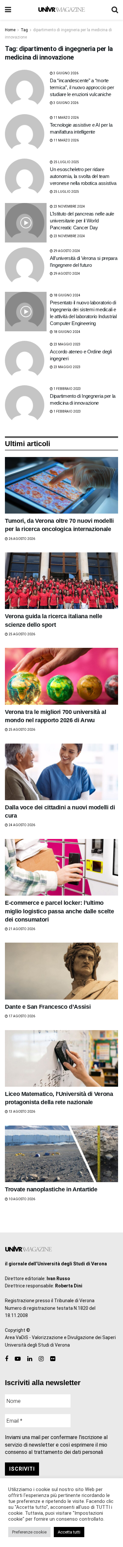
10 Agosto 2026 (21, 1199)
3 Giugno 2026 (65, 73)
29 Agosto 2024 (66, 251)
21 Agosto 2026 (21, 929)
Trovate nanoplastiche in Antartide (51, 1189)
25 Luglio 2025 (66, 162)
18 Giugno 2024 (66, 295)
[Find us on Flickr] (52, 1359)
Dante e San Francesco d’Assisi (48, 1006)
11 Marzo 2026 (66, 117)
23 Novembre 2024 (69, 206)
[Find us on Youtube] (18, 1359)
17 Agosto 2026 (21, 1016)
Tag (24, 30)
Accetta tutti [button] (69, 1532)
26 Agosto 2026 (21, 539)
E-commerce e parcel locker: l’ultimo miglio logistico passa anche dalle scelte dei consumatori (59, 911)
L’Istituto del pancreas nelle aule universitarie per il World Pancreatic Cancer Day (82, 220)
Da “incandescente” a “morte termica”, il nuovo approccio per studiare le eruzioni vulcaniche (82, 87)
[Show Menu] (8, 10)
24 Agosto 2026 (21, 825)
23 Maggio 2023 (67, 344)
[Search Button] (115, 10)
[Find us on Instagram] (41, 1359)
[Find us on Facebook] (6, 1359)
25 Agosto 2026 (21, 634)
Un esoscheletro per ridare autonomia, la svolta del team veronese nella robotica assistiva (83, 176)
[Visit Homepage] (61, 10)
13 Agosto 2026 (21, 1111)
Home (10, 30)
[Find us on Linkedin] (29, 1359)
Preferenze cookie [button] (29, 1532)
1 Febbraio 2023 (67, 389)
